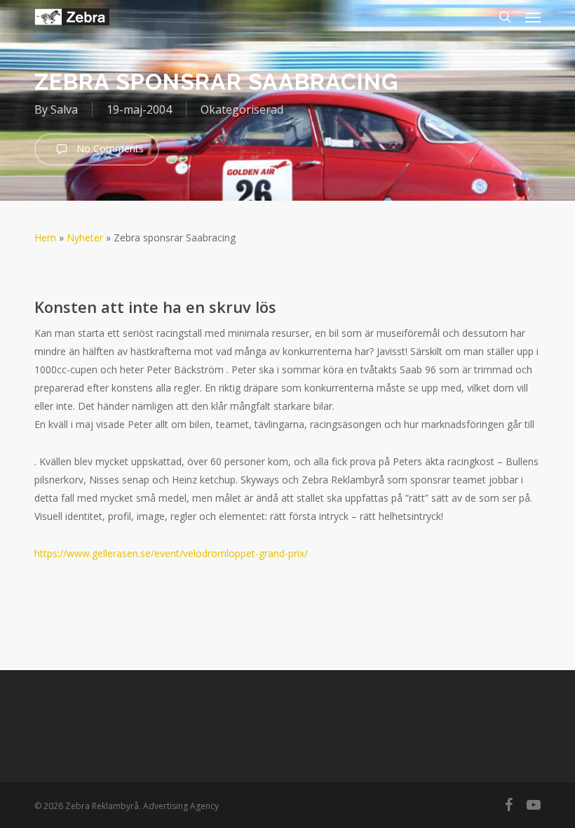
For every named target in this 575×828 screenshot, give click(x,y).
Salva (64, 109)
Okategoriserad (242, 109)
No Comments (109, 148)
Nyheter (85, 237)
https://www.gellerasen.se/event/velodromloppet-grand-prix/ (171, 553)
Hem (45, 237)
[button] (533, 17)
